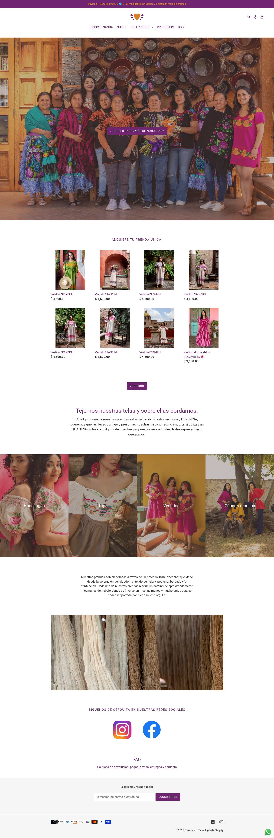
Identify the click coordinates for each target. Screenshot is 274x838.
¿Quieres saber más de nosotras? (137, 131)
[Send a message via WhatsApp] (268, 832)
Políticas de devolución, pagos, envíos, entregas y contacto (137, 767)
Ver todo (137, 386)
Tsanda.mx (191, 830)
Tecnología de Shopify (210, 830)
